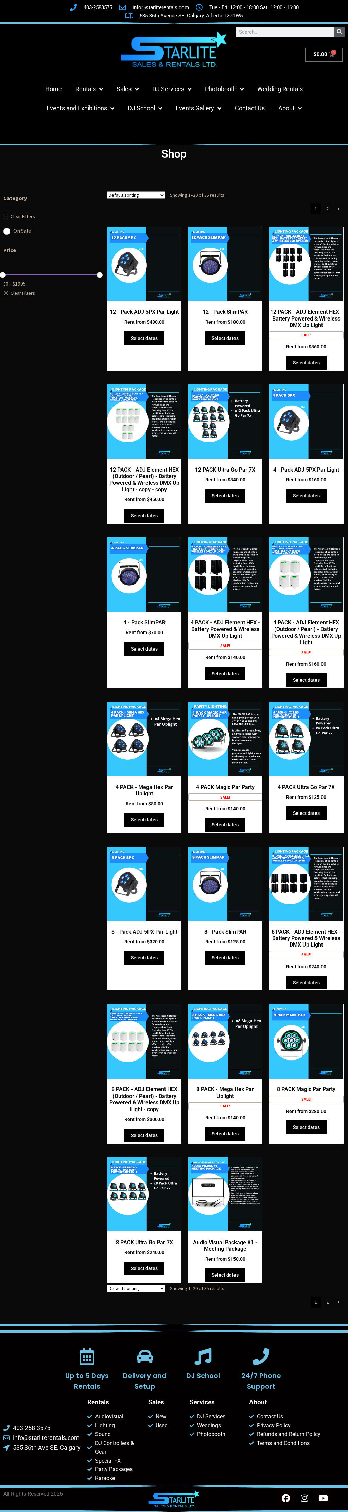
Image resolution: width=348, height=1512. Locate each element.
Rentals (85, 89)
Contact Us (250, 108)
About (286, 108)
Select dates (144, 338)
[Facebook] (285, 1498)
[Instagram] (304, 1498)
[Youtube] (323, 1498)
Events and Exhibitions (77, 108)
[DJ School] (202, 1356)
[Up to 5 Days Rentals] (87, 1356)
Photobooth (221, 89)
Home (53, 89)
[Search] (339, 32)
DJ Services (168, 89)
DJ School (141, 108)
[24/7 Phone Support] (261, 1356)
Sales (124, 89)
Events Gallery (195, 108)
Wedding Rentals (280, 89)
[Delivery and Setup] (145, 1356)
